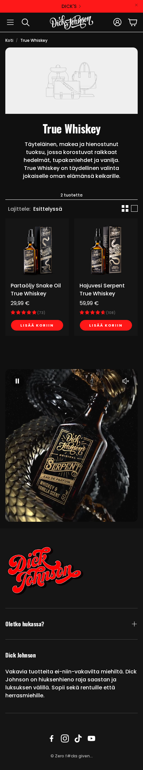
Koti (9, 40)
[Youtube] (91, 738)
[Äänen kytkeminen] (125, 381)
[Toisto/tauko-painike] (17, 381)
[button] (10, 22)
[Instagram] (65, 738)
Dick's (69, 6)
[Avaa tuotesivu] (37, 250)
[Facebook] (52, 738)
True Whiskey (34, 40)
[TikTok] (78, 738)
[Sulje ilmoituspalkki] (136, 5)
